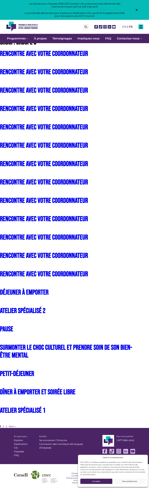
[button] (137, 10)
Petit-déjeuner (17, 374)
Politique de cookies (75, 478)
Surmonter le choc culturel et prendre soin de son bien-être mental (66, 351)
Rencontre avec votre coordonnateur (44, 54)
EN (124, 26)
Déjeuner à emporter (24, 292)
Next (12, 426)
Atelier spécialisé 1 (23, 410)
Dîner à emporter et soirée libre (37, 392)
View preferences (129, 481)
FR (131, 26)
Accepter (96, 481)
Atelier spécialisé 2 (23, 311)
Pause (6, 329)
